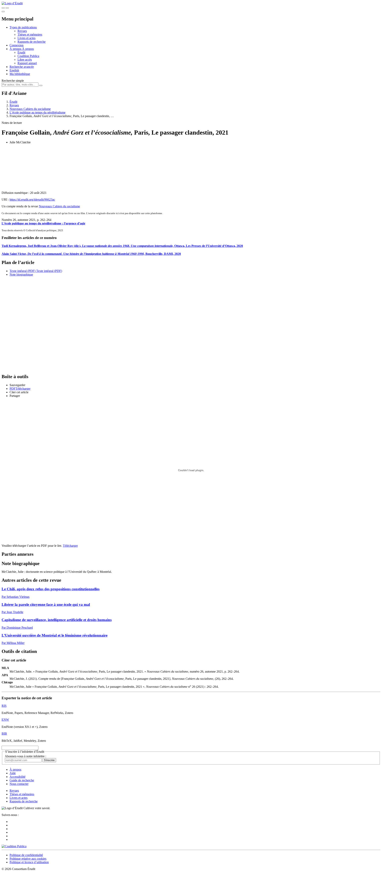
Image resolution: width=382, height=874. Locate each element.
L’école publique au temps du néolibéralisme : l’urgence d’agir (43, 223)
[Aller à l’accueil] (12, 3)
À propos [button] (16, 48)
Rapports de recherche (32, 41)
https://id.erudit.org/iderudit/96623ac (32, 199)
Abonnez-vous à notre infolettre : (25, 756)
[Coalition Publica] (14, 846)
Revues (22, 31)
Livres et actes (26, 38)
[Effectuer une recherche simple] (3, 8)
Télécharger (70, 545)
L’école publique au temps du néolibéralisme (37, 112)
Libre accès (25, 59)
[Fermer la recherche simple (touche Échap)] (7, 8)
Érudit (21, 52)
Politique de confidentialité (26, 855)
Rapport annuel (27, 63)
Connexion (16, 45)
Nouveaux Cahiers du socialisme (30, 109)
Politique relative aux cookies (28, 858)
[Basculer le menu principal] (3, 11)
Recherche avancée (22, 66)
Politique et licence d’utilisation (29, 862)
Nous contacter (19, 784)
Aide (13, 773)
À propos (28, 48)
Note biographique (21, 274)
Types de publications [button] (23, 27)
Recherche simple (13, 80)
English (14, 70)
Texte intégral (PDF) (22, 271)
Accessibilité (17, 776)
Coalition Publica (28, 56)
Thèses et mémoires (30, 34)
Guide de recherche (22, 780)
